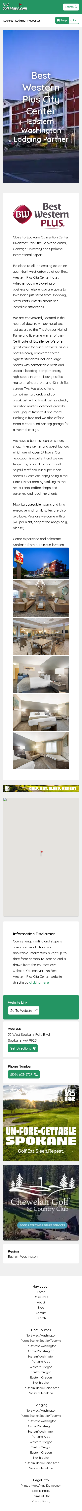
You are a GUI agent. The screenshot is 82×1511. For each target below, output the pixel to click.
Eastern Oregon (41, 1377)
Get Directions (20, 1048)
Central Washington (41, 1351)
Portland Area (41, 1361)
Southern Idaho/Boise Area (41, 1388)
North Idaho (41, 1382)
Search (69, 7)
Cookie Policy (41, 1491)
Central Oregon (41, 1372)
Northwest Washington (41, 1335)
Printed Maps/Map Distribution (41, 1485)
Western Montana (41, 1393)
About (41, 1302)
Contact (41, 1313)
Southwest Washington (41, 1346)
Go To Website (21, 1010)
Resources (34, 20)
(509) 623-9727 (21, 1074)
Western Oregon (41, 1367)
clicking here (39, 982)
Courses (8, 20)
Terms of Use (41, 1496)
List (75, 20)
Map (64, 20)
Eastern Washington (23, 1256)
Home (41, 1292)
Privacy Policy (41, 1501)
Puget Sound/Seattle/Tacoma (41, 1340)
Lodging (20, 20)
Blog (41, 1307)
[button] (41, 853)
